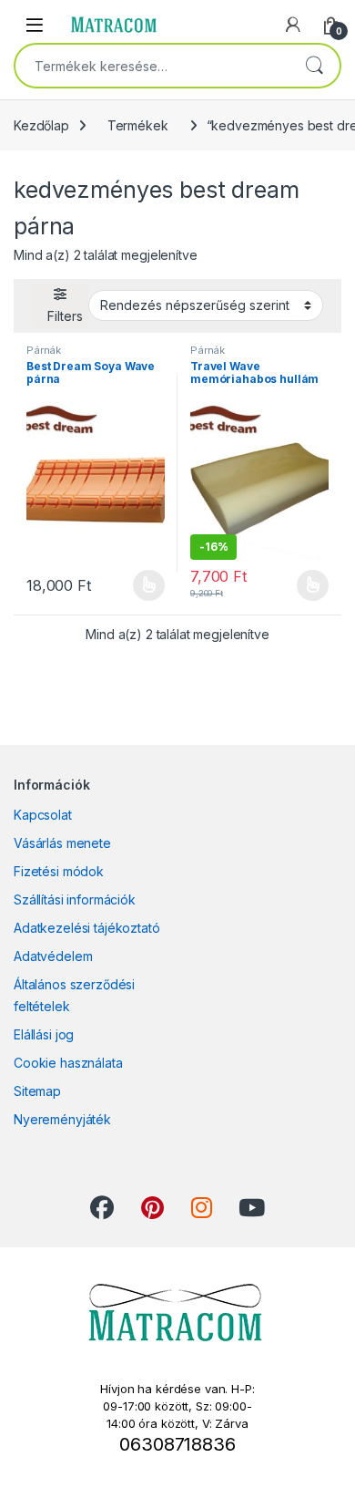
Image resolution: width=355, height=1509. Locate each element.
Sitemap (37, 1091)
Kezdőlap (41, 125)
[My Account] (293, 25)
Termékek (137, 125)
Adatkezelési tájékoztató (87, 927)
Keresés (314, 66)
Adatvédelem (53, 956)
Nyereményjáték (62, 1119)
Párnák (43, 350)
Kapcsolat (43, 814)
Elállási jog (44, 1034)
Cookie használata (68, 1062)
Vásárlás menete (62, 843)
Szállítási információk (75, 899)
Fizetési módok (59, 871)
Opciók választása (134, 585)
